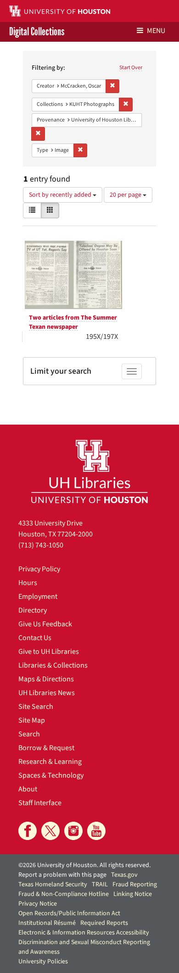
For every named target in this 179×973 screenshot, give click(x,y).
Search (29, 734)
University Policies (43, 961)
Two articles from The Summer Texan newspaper (73, 322)
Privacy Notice (37, 903)
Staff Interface (40, 803)
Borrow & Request (46, 748)
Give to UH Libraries (48, 652)
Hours (27, 583)
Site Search (35, 707)
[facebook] (27, 831)
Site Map (31, 720)
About (27, 789)
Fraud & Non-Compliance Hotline (63, 894)
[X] (50, 831)
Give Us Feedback (45, 624)
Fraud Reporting (134, 884)
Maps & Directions (46, 679)
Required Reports (104, 923)
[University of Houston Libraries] (89, 471)
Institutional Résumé (47, 923)
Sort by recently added (61, 194)
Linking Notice (132, 894)
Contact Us (34, 638)
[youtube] (96, 831)
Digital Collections (36, 32)
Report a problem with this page (62, 874)
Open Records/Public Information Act (69, 913)
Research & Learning (50, 762)
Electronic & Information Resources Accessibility (83, 932)
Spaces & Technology (51, 775)
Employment (37, 597)
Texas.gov (124, 874)
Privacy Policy (39, 569)
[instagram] (73, 831)
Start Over (130, 68)
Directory (32, 610)
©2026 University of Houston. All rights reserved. (84, 865)
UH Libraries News (46, 693)
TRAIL (100, 884)
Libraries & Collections (53, 665)
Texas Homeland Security (52, 884)
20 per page (126, 194)
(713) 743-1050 (40, 545)
